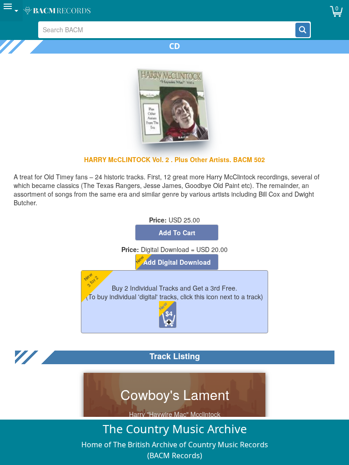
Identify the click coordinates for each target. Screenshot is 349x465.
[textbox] (167, 30)
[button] (302, 30)
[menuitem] (11, 10)
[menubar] (174, 10)
